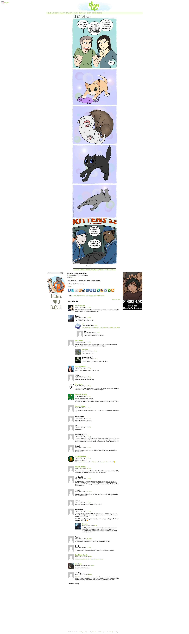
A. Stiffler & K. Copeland (80, 632)
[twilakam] (71, 569)
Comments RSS (116, 299)
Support (82, 13)
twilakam (78, 564)
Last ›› (113, 269)
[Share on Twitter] (72, 290)
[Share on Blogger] (80, 290)
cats (75, 295)
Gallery (69, 13)
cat (72, 295)
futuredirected (80, 366)
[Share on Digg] (87, 290)
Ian (83, 324)
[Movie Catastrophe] (94, 264)
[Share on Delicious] (83, 290)
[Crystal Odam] (71, 411)
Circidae (85, 524)
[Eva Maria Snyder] (71, 560)
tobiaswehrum (80, 456)
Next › (107, 269)
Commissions (97, 13)
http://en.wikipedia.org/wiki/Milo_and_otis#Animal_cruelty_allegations (101, 327)
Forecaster (79, 384)
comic (73, 277)
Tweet (69, 286)
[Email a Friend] (76, 290)
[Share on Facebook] (69, 290)
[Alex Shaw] (71, 345)
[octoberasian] (71, 310)
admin (70, 275)
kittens (99, 295)
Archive (55, 13)
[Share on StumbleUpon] (98, 290)
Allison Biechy (80, 467)
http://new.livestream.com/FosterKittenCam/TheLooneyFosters (91, 462)
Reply (89, 307)
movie (102, 295)
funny (91, 295)
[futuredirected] (71, 371)
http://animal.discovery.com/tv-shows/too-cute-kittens (89, 559)
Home (49, 13)
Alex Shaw (79, 340)
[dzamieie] (78, 354)
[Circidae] (78, 529)
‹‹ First (76, 269)
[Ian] (78, 329)
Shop (89, 13)
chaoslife (79, 295)
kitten (95, 295)
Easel (101, 632)
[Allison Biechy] (71, 472)
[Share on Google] (91, 290)
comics (88, 295)
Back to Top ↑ (115, 632)
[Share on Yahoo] (101, 290)
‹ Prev (82, 269)
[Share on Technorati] (109, 290)
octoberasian (80, 306)
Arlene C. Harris (81, 394)
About (62, 13)
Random (100, 269)
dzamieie (85, 349)
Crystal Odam (80, 406)
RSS (110, 632)
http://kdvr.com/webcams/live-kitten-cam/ (86, 577)
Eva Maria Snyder (81, 555)
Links (76, 13)
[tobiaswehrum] (71, 461)
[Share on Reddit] (105, 290)
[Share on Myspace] (94, 290)
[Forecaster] (71, 389)
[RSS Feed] (112, 290)
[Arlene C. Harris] (71, 399)
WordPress (95, 632)
